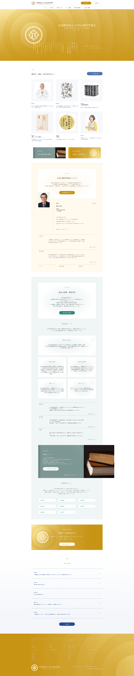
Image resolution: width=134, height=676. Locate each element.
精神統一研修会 (71, 647)
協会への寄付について (35, 660)
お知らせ (52, 7)
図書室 (69, 658)
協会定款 (81, 266)
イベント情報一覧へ (95, 73)
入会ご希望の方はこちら (67, 544)
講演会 (51, 645)
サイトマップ (100, 666)
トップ (45, 7)
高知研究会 (42, 512)
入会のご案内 (86, 3)
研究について (70, 649)
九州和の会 (62, 512)
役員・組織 (61, 266)
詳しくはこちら (93, 262)
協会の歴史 (33, 647)
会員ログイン (97, 3)
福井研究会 (42, 506)
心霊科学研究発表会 (53, 649)
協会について (59, 7)
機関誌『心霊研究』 (72, 645)
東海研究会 (62, 500)
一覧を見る (67, 624)
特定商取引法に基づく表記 (90, 666)
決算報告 (33, 658)
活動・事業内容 (77, 7)
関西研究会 (62, 506)
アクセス (41, 266)
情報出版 (70, 651)
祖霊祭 (69, 656)
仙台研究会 (42, 500)
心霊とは (33, 645)
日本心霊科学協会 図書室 (51, 468)
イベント (52, 640)
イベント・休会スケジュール (36, 649)
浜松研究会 (82, 500)
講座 (51, 647)
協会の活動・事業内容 (67, 312)
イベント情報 (68, 7)
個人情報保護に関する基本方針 (93, 649)
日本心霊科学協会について (67, 192)
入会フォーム (89, 645)
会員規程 (88, 647)
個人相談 (70, 653)
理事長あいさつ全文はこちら (62, 229)
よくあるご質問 (87, 7)
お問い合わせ (80, 666)
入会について (89, 640)
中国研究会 (82, 506)
